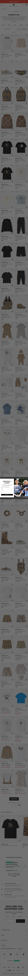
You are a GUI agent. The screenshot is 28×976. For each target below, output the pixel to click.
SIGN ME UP (7, 494)
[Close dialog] (27, 479)
